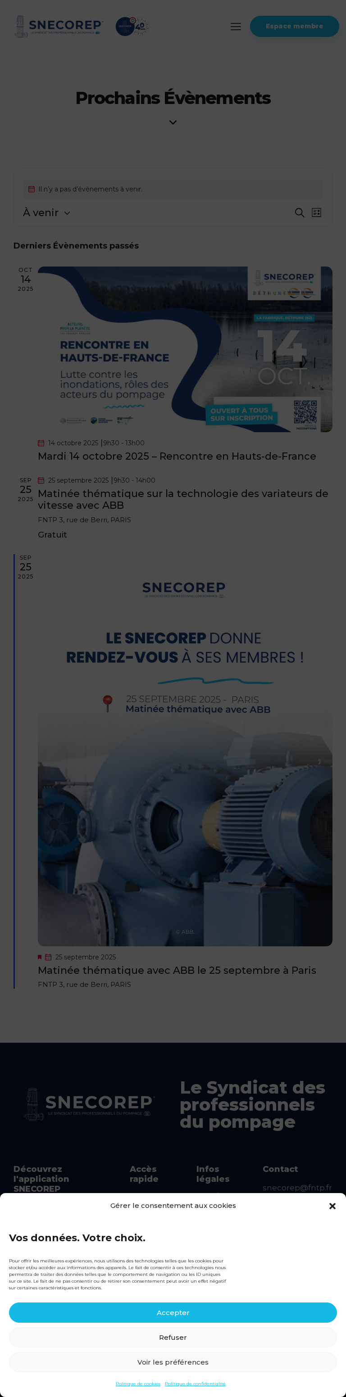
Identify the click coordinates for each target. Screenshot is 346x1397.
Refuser (173, 1337)
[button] (332, 1206)
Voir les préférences (173, 1362)
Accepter (173, 1312)
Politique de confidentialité (195, 1384)
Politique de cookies (138, 1384)
